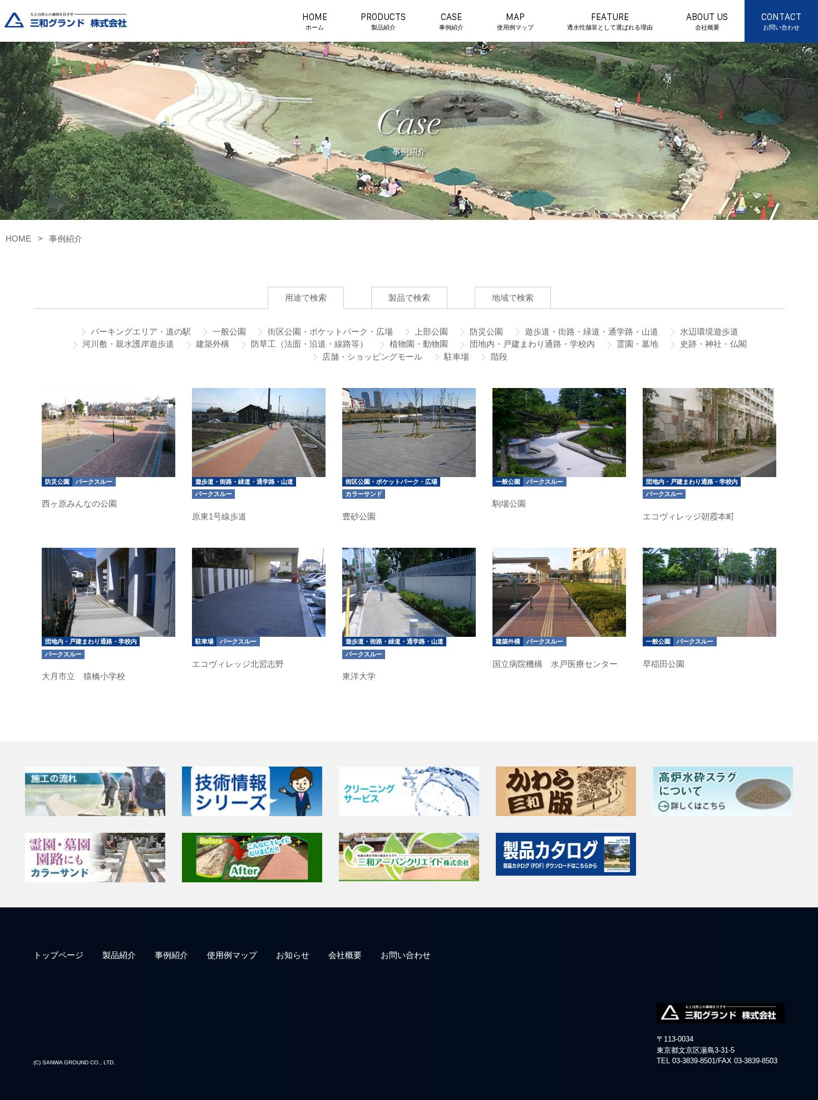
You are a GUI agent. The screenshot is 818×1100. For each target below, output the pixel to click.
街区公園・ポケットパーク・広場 (329, 331)
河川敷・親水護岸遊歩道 (127, 343)
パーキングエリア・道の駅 (139, 331)
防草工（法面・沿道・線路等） (308, 343)
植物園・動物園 (417, 343)
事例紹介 (65, 238)
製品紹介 (119, 955)
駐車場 (455, 356)
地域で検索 (513, 297)
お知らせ (292, 955)
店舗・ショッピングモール (371, 356)
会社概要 (345, 955)
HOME (314, 21)
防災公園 (485, 331)
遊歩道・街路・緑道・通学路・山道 (590, 331)
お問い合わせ (406, 955)
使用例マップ (232, 955)
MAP (515, 21)
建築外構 (211, 343)
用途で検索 (306, 297)
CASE (451, 21)
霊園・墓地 (636, 343)
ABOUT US (707, 21)
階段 (498, 356)
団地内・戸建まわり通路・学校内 (531, 343)
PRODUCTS (383, 21)
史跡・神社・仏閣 (712, 343)
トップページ (58, 955)
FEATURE (610, 21)
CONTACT (781, 21)
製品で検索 (409, 297)
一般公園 (228, 331)
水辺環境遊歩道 (708, 331)
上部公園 (430, 331)
